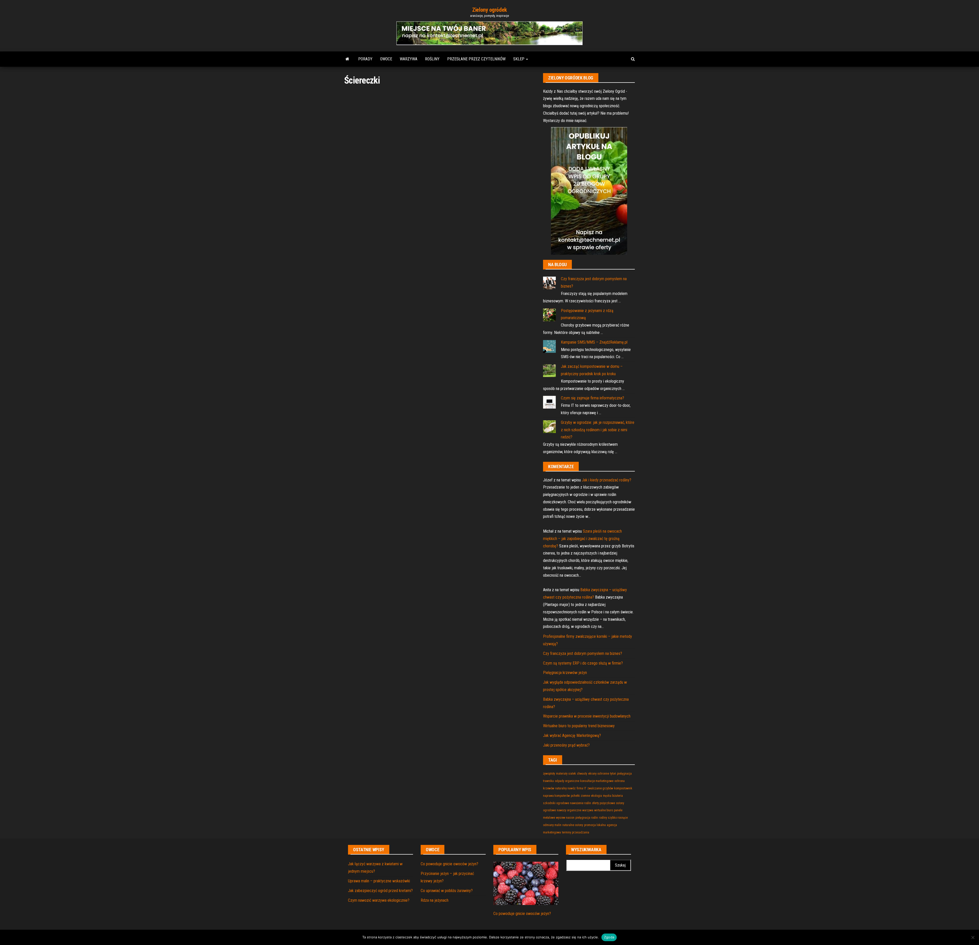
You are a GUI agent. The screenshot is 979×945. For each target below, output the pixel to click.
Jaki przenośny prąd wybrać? (566, 745)
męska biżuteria (613, 796)
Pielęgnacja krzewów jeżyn (565, 672)
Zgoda (609, 937)
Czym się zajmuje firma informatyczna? (592, 398)
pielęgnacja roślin (586, 817)
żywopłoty (549, 773)
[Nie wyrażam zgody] (972, 937)
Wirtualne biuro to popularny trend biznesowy (579, 725)
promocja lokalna (595, 825)
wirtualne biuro (603, 810)
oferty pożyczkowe (603, 803)
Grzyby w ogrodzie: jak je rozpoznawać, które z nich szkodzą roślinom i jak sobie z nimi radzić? (597, 430)
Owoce (386, 59)
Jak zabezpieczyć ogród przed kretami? (380, 890)
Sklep (519, 59)
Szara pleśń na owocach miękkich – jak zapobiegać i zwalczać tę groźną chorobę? (582, 538)
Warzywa (408, 59)
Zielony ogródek (489, 10)
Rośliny (432, 59)
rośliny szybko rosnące (613, 817)
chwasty (582, 773)
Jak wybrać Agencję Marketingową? (572, 735)
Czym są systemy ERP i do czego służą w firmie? (583, 663)
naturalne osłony (572, 825)
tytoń (613, 773)
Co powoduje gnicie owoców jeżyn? (449, 863)
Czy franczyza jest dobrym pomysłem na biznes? (582, 653)
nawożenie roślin (580, 803)
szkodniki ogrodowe (556, 803)
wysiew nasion (565, 817)
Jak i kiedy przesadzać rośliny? (606, 480)
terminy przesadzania (575, 832)
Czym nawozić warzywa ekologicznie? (378, 900)
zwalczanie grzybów (600, 788)
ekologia (596, 796)
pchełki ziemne (580, 796)
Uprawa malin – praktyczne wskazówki (379, 881)
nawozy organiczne (569, 810)
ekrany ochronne (598, 773)
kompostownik (623, 788)
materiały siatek (566, 773)
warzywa (587, 810)
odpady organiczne (567, 781)
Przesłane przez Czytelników (476, 59)
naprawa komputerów (556, 796)
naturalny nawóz (565, 788)
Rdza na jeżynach (434, 900)
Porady (365, 59)
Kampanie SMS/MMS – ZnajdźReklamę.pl (594, 342)
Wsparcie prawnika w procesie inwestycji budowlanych (586, 716)
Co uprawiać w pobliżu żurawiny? (447, 890)
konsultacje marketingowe (596, 781)
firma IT (581, 788)
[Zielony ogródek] (347, 59)
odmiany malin (552, 825)
